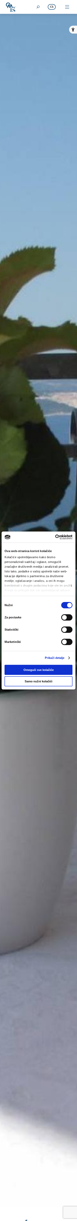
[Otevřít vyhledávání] (38, 7)
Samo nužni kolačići (38, 681)
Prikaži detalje (55, 657)
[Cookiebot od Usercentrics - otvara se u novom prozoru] (55, 537)
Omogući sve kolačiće (38, 670)
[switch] (66, 617)
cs (51, 7)
